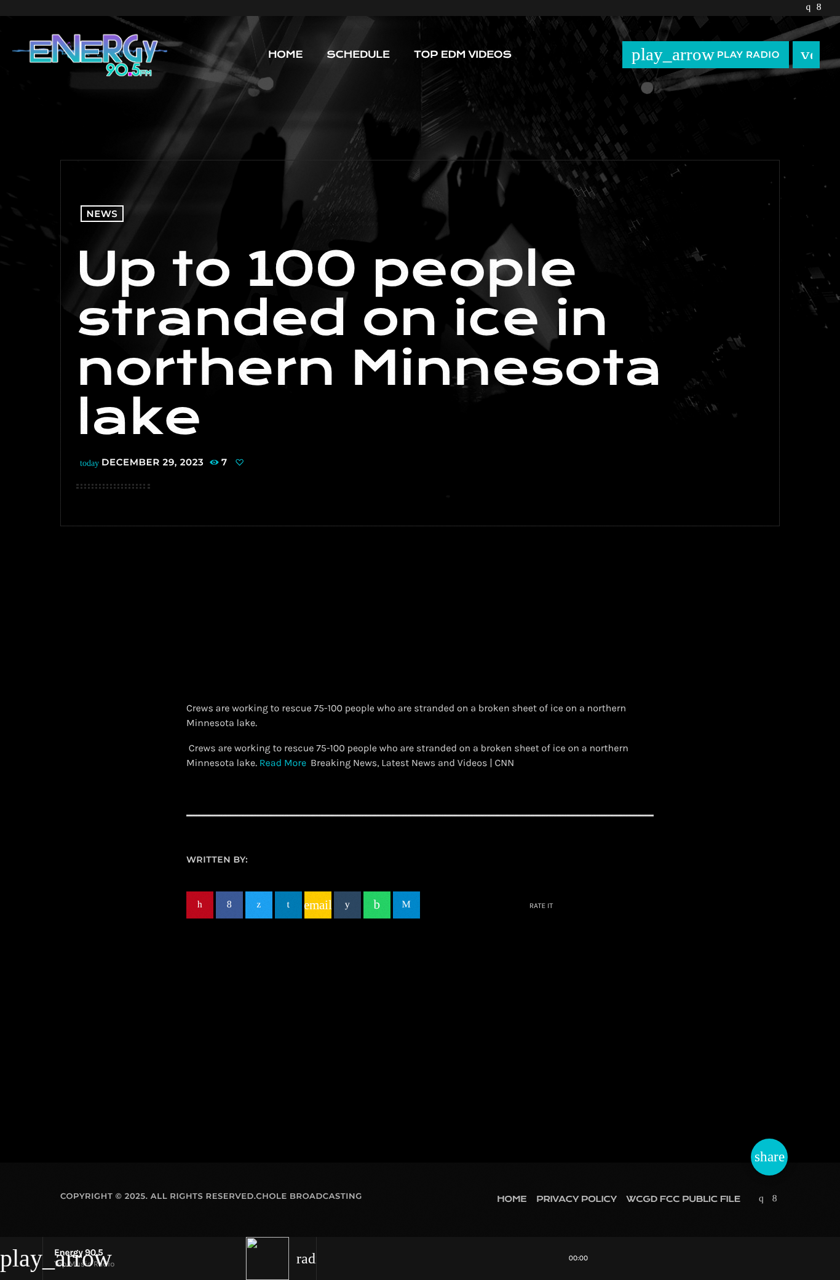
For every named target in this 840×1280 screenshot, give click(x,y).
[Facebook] (819, 8)
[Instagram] (808, 8)
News (102, 213)
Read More (283, 763)
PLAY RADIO (706, 54)
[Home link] (89, 54)
